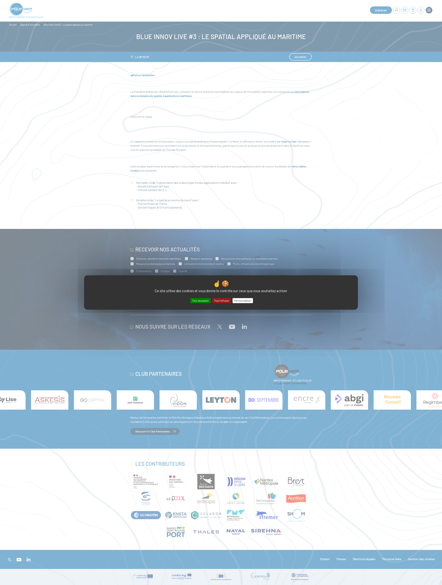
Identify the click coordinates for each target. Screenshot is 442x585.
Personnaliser (242, 300)
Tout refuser (221, 300)
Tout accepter (200, 300)
